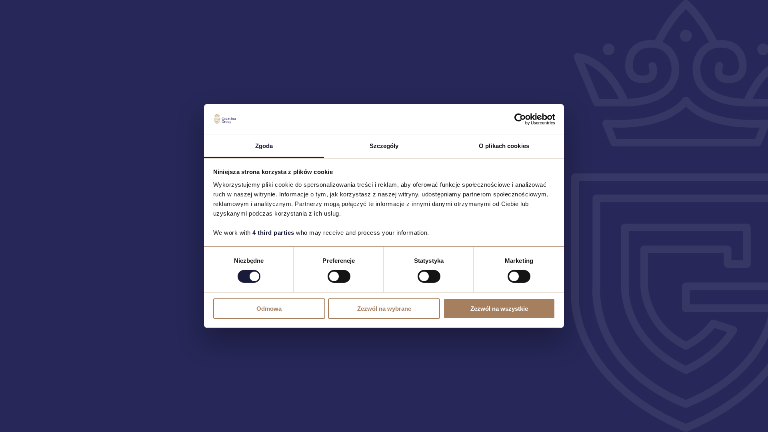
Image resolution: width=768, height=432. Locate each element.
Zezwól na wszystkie (499, 308)
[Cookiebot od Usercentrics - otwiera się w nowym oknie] (520, 119)
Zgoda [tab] (264, 145)
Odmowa (269, 308)
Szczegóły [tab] (384, 145)
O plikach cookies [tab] (504, 145)
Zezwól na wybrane (384, 308)
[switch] (339, 276)
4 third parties (273, 232)
